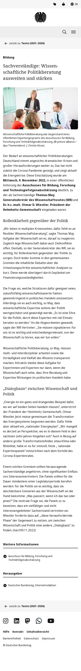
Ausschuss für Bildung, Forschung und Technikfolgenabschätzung (30, 558)
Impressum (48, 638)
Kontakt (18, 631)
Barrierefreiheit (12, 638)
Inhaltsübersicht (38, 631)
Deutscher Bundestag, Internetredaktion (32, 585)
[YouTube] (50, 621)
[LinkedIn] (16, 621)
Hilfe (6, 631)
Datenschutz (31, 638)
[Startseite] (40, 17)
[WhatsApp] (39, 621)
